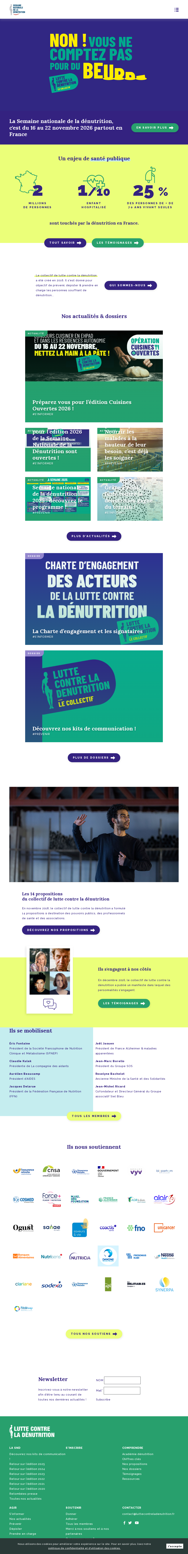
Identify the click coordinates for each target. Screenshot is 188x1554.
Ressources (131, 1479)
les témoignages (114, 242)
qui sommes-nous (127, 285)
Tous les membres (91, 1116)
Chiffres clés (131, 1459)
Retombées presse (23, 1493)
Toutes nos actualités (25, 1498)
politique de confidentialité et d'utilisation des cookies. (84, 1548)
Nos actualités (20, 1519)
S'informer (16, 1514)
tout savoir (62, 242)
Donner (71, 1514)
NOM (99, 1380)
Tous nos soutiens (91, 1333)
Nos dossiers (132, 1469)
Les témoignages (121, 1003)
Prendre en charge (22, 1533)
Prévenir (15, 1524)
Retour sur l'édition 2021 (27, 1484)
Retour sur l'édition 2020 (27, 1488)
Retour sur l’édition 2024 (27, 1469)
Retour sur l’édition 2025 (27, 1464)
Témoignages (132, 1474)
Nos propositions (134, 1464)
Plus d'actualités (91, 536)
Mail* (99, 1390)
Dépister (15, 1528)
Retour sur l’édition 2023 (27, 1474)
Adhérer (71, 1519)
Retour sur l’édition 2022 (27, 1479)
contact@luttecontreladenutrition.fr (148, 1514)
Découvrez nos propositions (58, 930)
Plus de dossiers (91, 757)
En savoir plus (151, 127)
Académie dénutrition (137, 1454)
